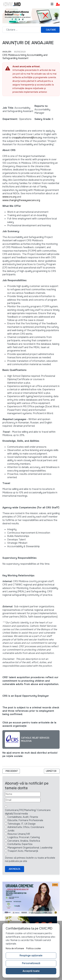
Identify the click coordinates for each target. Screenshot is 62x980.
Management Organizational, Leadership (30, 847)
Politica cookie (33, 948)
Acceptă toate (31, 971)
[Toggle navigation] (52, 4)
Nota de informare (15, 948)
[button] (58, 4)
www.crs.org (9, 196)
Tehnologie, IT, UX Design (22, 823)
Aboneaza (14, 869)
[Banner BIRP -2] (31, 15)
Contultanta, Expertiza (20, 844)
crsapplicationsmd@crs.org (27, 137)
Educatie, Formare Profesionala (25, 820)
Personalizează (31, 963)
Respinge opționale (31, 955)
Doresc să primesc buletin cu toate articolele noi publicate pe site (30, 859)
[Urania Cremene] (31, 897)
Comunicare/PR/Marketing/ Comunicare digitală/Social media (28, 812)
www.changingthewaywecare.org (21, 200)
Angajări (6, 52)
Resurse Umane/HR (19, 834)
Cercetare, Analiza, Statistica (24, 840)
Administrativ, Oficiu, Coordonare (26, 827)
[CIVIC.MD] (12, 4)
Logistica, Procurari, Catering (24, 837)
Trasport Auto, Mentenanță (23, 851)
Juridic (11, 830)
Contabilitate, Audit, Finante (23, 817)
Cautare (51, 29)
